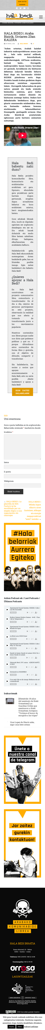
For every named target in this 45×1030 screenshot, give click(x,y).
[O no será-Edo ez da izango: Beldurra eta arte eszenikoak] (7, 681)
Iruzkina (8, 432)
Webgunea (9, 481)
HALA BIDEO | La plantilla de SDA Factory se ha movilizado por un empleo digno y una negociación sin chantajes (13, 508)
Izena (6, 462)
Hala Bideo (24, 43)
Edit (6, 415)
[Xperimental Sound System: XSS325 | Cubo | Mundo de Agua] (7, 628)
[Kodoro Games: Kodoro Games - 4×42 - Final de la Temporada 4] (7, 618)
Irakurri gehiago (31, 1026)
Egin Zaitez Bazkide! (22, 3)
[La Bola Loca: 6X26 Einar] (7, 636)
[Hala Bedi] (19, 16)
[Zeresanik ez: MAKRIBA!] (7, 672)
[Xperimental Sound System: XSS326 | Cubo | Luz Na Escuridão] (7, 609)
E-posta (7, 471)
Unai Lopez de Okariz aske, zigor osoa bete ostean (22, 723)
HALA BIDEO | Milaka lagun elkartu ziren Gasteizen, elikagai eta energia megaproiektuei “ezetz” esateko (32, 510)
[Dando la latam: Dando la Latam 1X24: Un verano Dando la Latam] (7, 654)
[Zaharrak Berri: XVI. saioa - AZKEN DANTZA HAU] (7, 664)
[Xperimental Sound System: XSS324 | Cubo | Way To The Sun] (7, 645)
